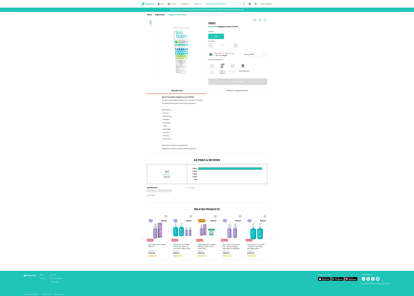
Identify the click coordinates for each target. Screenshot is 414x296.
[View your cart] (255, 4)
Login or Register (266, 4)
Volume (211, 31)
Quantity (211, 41)
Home (149, 15)
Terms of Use (46, 294)
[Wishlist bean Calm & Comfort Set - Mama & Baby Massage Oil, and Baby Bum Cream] (240, 216)
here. (388, 284)
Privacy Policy (59, 294)
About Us (53, 274)
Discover (43, 278)
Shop (42, 274)
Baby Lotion (160, 15)
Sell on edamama (56, 278)
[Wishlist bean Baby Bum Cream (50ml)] (166, 216)
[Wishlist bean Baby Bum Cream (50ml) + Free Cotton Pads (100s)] (215, 216)
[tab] (177, 90)
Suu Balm (212, 26)
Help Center (54, 282)
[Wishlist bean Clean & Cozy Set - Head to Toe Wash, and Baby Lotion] (264, 216)
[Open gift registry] (249, 4)
